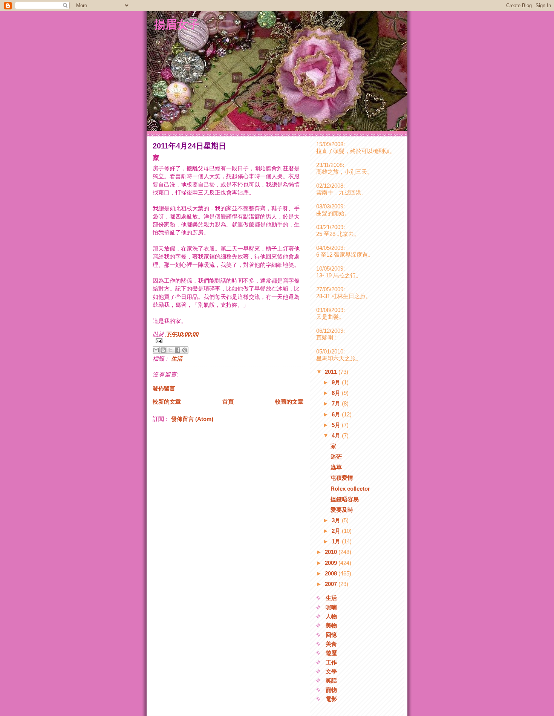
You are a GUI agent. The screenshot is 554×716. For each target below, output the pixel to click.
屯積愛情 (342, 477)
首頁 (228, 401)
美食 (331, 644)
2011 (331, 372)
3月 (337, 520)
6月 (337, 414)
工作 (331, 662)
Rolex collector (350, 488)
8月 (337, 393)
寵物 (331, 690)
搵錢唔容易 (345, 499)
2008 (331, 573)
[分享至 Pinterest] (184, 350)
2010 (331, 552)
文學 (331, 671)
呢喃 (331, 607)
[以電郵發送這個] (156, 350)
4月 (337, 435)
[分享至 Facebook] (177, 350)
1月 (337, 541)
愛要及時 (342, 509)
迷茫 (336, 456)
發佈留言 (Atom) (192, 419)
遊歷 (331, 653)
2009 (331, 563)
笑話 (331, 680)
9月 (337, 382)
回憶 (331, 635)
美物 (331, 625)
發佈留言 (164, 388)
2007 (331, 584)
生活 (176, 358)
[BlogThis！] (163, 350)
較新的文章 (167, 401)
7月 (337, 403)
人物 (331, 616)
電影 (331, 699)
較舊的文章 (289, 401)
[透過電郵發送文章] (228, 340)
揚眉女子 (176, 24)
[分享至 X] (170, 350)
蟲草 (336, 467)
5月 (337, 425)
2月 (337, 531)
